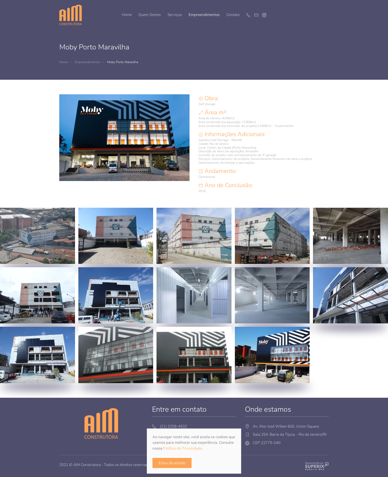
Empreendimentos (204, 14)
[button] (37, 236)
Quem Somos (150, 14)
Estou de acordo (172, 463)
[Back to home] (70, 15)
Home (127, 14)
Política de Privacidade (182, 448)
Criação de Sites (317, 466)
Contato (233, 14)
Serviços (175, 14)
